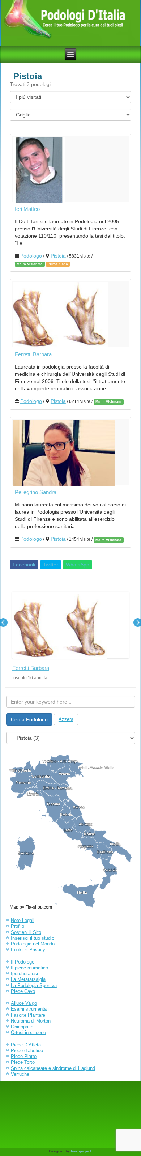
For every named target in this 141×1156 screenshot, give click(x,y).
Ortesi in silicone (28, 1032)
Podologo (31, 256)
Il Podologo (22, 962)
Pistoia (58, 256)
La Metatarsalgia (28, 979)
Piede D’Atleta (26, 1044)
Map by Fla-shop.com (31, 907)
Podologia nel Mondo (33, 944)
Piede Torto (23, 1062)
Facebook (24, 565)
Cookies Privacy (28, 949)
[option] (70, 636)
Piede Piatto (24, 1056)
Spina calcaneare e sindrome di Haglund (53, 1068)
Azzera (66, 719)
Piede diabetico (27, 1050)
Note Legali (22, 920)
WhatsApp (77, 565)
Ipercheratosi (24, 973)
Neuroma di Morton (31, 1021)
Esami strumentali (30, 1009)
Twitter (50, 565)
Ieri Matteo (27, 209)
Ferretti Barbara (33, 354)
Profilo (17, 926)
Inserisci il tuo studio (32, 938)
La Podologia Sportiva (34, 985)
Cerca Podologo (29, 719)
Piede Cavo (23, 991)
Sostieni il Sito (26, 932)
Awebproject (80, 1151)
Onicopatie (22, 1026)
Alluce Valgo (24, 1003)
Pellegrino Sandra (35, 492)
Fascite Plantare (28, 1015)
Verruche (20, 1074)
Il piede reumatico (29, 967)
